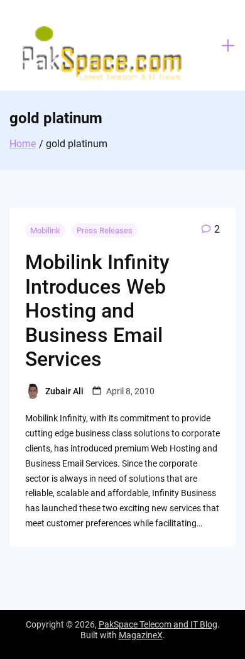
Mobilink (45, 230)
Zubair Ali (64, 391)
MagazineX (141, 635)
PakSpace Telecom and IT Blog (158, 624)
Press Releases (105, 230)
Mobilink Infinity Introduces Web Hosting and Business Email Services (97, 310)
